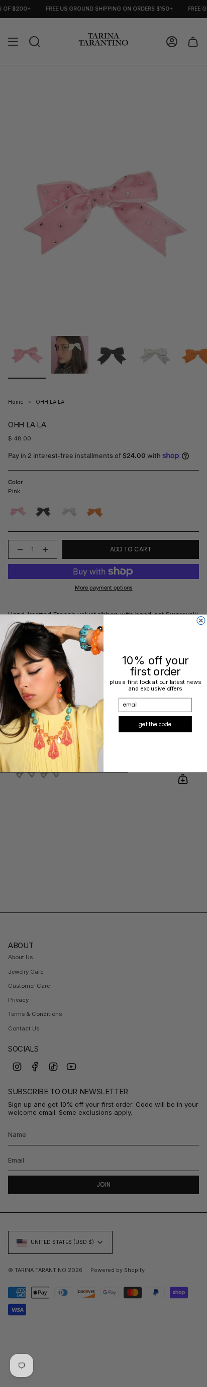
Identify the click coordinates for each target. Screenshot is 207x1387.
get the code (155, 724)
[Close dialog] (201, 621)
